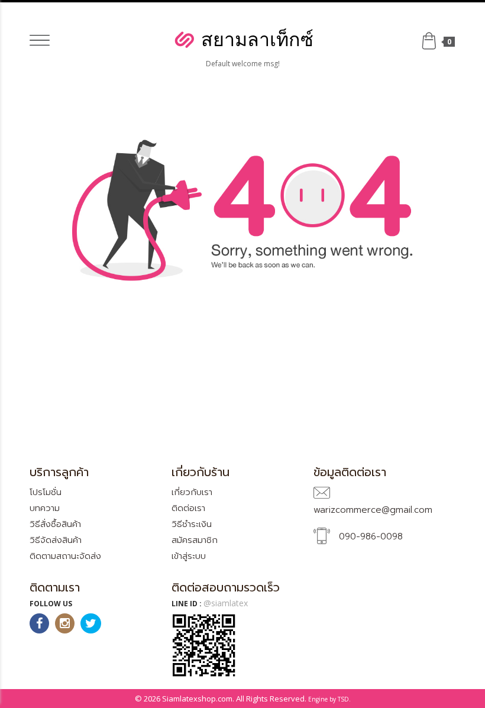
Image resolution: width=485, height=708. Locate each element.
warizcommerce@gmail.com (372, 509)
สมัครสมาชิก (195, 540)
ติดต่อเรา (188, 508)
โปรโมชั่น (46, 492)
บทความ (45, 508)
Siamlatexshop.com (197, 698)
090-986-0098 (371, 536)
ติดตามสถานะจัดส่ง (65, 555)
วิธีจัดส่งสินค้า (56, 540)
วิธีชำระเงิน (192, 524)
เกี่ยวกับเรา (192, 492)
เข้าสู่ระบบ (189, 555)
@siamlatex (225, 603)
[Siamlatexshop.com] (242, 38)
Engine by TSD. (329, 699)
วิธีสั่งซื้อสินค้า (55, 524)
